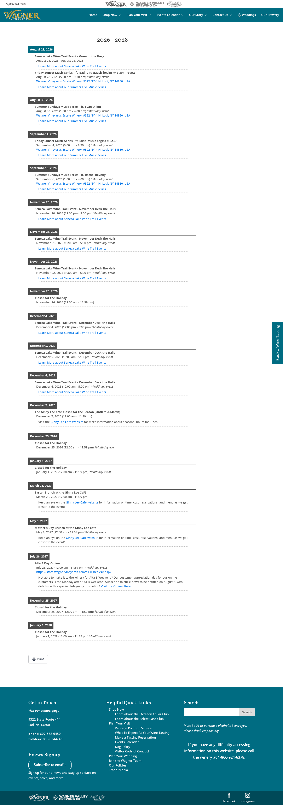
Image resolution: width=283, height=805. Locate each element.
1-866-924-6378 (231, 757)
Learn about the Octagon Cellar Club (142, 714)
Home (93, 15)
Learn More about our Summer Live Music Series (72, 87)
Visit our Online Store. (116, 586)
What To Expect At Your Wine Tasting (142, 733)
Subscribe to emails (50, 765)
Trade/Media (118, 770)
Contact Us (220, 15)
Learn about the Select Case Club (139, 719)
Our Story (196, 15)
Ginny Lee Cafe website (82, 502)
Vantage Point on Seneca (133, 728)
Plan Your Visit (137, 15)
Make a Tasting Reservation (135, 737)
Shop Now (110, 15)
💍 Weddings (247, 15)
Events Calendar (168, 15)
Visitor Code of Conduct (132, 751)
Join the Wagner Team (125, 760)
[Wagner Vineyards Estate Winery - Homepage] (22, 14)
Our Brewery (270, 15)
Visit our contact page (43, 710)
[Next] (179, 40)
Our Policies (117, 765)
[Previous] (45, 40)
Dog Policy (122, 747)
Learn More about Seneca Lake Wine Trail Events (72, 66)
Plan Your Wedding (123, 756)
